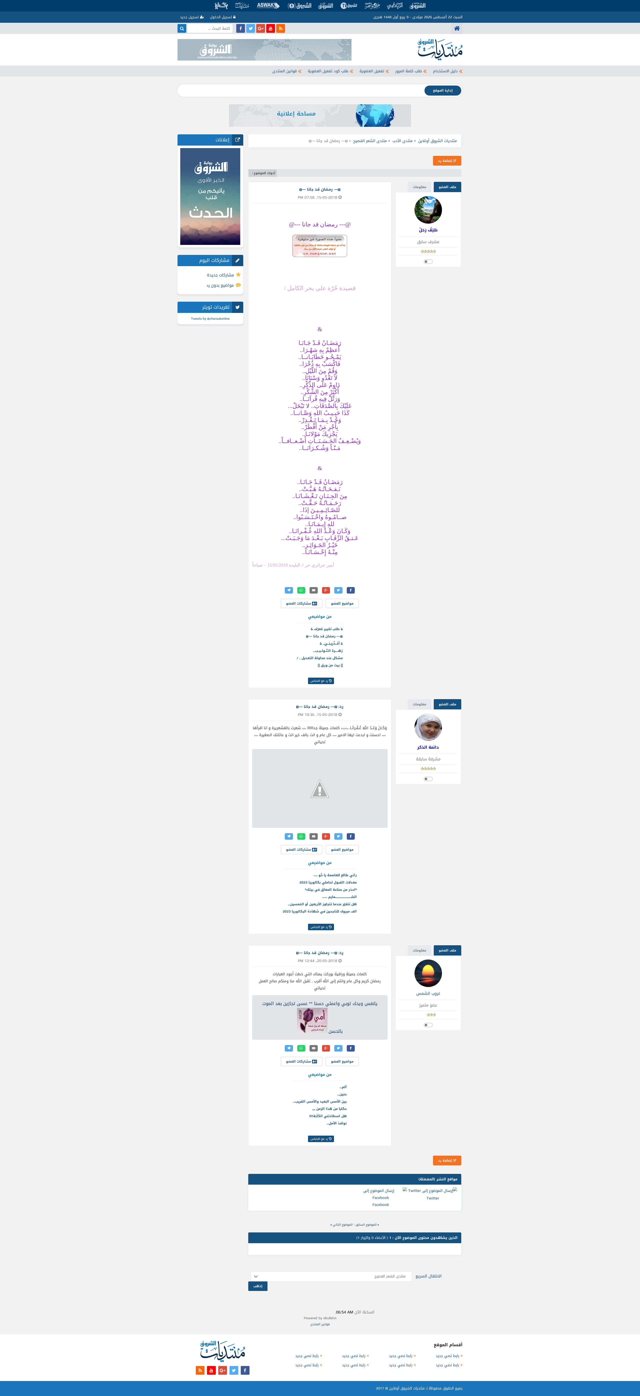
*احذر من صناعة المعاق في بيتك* (331, 889)
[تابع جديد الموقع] (280, 28)
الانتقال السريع (429, 1276)
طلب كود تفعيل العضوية (328, 71)
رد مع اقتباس (319, 681)
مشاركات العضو (299, 603)
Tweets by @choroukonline (210, 318)
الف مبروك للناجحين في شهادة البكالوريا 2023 (320, 911)
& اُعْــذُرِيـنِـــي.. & (331, 643)
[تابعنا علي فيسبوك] (240, 28)
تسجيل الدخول (221, 17)
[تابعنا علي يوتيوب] (270, 28)
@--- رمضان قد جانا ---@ (324, 636)
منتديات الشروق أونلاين (437, 140)
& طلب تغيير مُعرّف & (327, 629)
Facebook (380, 1204)
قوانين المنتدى (284, 71)
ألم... (343, 1087)
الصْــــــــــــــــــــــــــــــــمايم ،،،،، (339, 897)
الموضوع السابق (366, 1224)
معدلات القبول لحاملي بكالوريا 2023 (328, 882)
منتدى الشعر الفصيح (370, 140)
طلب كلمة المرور (408, 71)
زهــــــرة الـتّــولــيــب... (328, 651)
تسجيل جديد (190, 17)
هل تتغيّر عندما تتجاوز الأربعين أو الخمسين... (322, 904)
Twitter (432, 1198)
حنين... (342, 1094)
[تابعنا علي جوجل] (260, 28)
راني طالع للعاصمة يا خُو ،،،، (335, 875)
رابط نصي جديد (447, 1355)
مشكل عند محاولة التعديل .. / (320, 658)
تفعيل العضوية (372, 71)
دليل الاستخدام (445, 71)
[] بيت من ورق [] (330, 665)
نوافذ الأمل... (336, 1123)
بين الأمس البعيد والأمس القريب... (320, 1101)
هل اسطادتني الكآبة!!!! (328, 1116)
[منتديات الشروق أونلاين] (456, 28)
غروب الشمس (428, 993)
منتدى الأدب (402, 140)
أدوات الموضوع (264, 173)
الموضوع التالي (342, 1224)
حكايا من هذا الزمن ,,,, (329, 1109)
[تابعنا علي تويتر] (250, 28)
